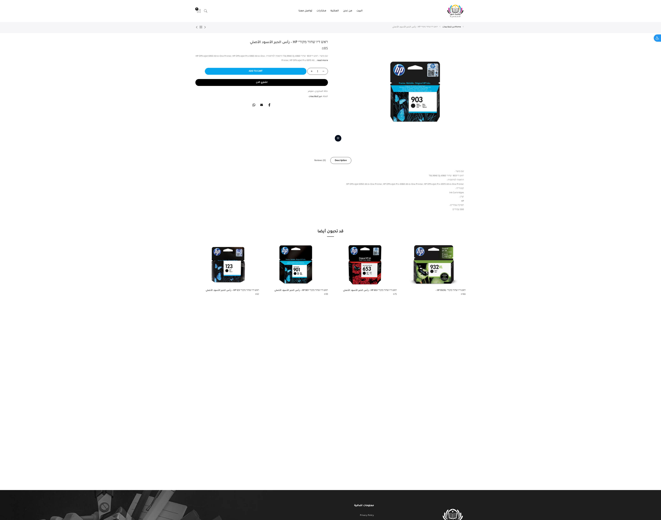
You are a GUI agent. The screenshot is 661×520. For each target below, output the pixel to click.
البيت (359, 11)
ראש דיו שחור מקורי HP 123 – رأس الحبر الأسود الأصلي (232, 290)
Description (341, 160)
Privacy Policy (367, 515)
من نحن (347, 11)
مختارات (321, 11)
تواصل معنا (305, 11)
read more (322, 60)
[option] (433, 270)
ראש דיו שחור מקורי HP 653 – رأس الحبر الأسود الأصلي (370, 290)
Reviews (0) (320, 160)
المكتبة (334, 11)
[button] (657, 38)
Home (458, 27)
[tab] (340, 160)
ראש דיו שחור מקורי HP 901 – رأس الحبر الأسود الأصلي (301, 290)
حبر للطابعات (448, 27)
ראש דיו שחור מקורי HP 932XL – (451, 290)
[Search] (205, 11)
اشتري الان (261, 82)
